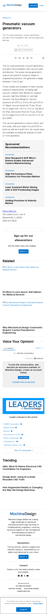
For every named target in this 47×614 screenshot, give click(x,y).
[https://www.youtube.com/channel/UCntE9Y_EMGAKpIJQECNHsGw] (27, 576)
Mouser (6, 431)
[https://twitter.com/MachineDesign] (25, 576)
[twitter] (23, 58)
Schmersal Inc (9, 441)
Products (7, 18)
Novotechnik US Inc (11, 434)
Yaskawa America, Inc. (12, 445)
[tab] (9, 348)
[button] (4, 5)
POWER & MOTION (23, 591)
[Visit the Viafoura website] (38, 358)
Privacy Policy (38, 603)
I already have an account (23, 382)
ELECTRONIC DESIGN (31, 588)
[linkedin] (19, 58)
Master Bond (8, 427)
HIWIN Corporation (11, 424)
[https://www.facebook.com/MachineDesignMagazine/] (19, 576)
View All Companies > (23, 450)
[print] (43, 58)
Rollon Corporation (11, 438)
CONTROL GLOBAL (15, 588)
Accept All (23, 609)
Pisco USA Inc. (10, 211)
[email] (31, 58)
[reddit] (27, 58)
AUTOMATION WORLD (23, 586)
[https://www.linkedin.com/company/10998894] (22, 576)
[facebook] (16, 58)
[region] (23, 353)
